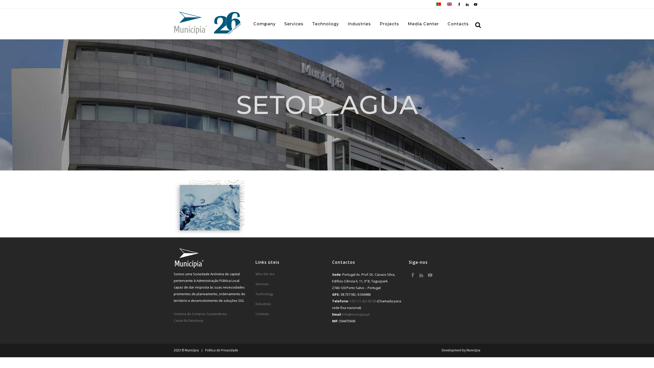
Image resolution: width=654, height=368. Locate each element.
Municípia (473, 350)
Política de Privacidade (221, 350)
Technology (264, 294)
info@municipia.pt (356, 314)
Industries (263, 304)
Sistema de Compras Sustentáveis (200, 314)
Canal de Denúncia (188, 320)
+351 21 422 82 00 (363, 301)
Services (262, 284)
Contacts (262, 314)
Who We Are (265, 274)
